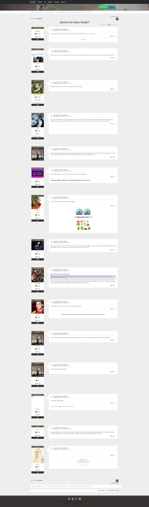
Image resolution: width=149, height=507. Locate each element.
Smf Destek (90, 501)
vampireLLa (38, 28)
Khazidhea (38, 394)
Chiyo (38, 426)
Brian (83, 503)
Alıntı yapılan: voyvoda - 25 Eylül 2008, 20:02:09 (60, 274)
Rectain (38, 363)
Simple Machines (70, 501)
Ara (45, 2)
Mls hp (38, 300)
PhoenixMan (38, 268)
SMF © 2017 (64, 501)
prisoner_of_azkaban (38, 168)
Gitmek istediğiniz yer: (102, 490)
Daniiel (72, 503)
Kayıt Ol (63, 2)
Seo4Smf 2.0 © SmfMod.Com (81, 501)
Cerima (38, 446)
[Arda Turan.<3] (38, 322)
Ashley (38, 49)
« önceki (112, 16)
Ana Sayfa (33, 2)
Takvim (50, 2)
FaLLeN (38, 331)
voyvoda (38, 240)
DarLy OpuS (38, 80)
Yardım (40, 2)
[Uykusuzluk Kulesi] (38, 104)
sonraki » (116, 16)
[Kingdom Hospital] (38, 71)
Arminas (38, 113)
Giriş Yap (56, 2)
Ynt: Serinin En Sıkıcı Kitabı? (60, 29)
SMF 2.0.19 (58, 501)
